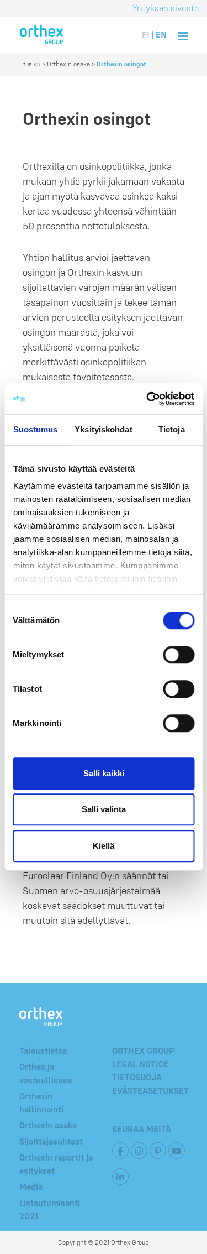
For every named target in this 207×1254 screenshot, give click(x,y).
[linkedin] (120, 1176)
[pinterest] (158, 1150)
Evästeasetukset (150, 1090)
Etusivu (29, 64)
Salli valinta (104, 809)
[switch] (178, 654)
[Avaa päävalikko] (182, 35)
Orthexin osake (68, 64)
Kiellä (103, 845)
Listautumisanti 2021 (49, 1209)
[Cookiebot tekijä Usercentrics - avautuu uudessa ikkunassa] (147, 398)
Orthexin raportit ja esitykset (56, 1164)
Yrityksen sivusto (165, 7)
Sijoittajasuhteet (51, 1141)
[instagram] (139, 1150)
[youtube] (176, 1150)
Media (31, 1186)
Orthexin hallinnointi (41, 1102)
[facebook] (120, 1150)
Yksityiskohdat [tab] (103, 429)
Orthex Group (143, 1050)
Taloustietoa (43, 1050)
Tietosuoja (137, 1077)
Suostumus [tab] (35, 429)
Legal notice (140, 1063)
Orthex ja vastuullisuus (45, 1073)
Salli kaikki (103, 773)
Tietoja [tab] (171, 429)
